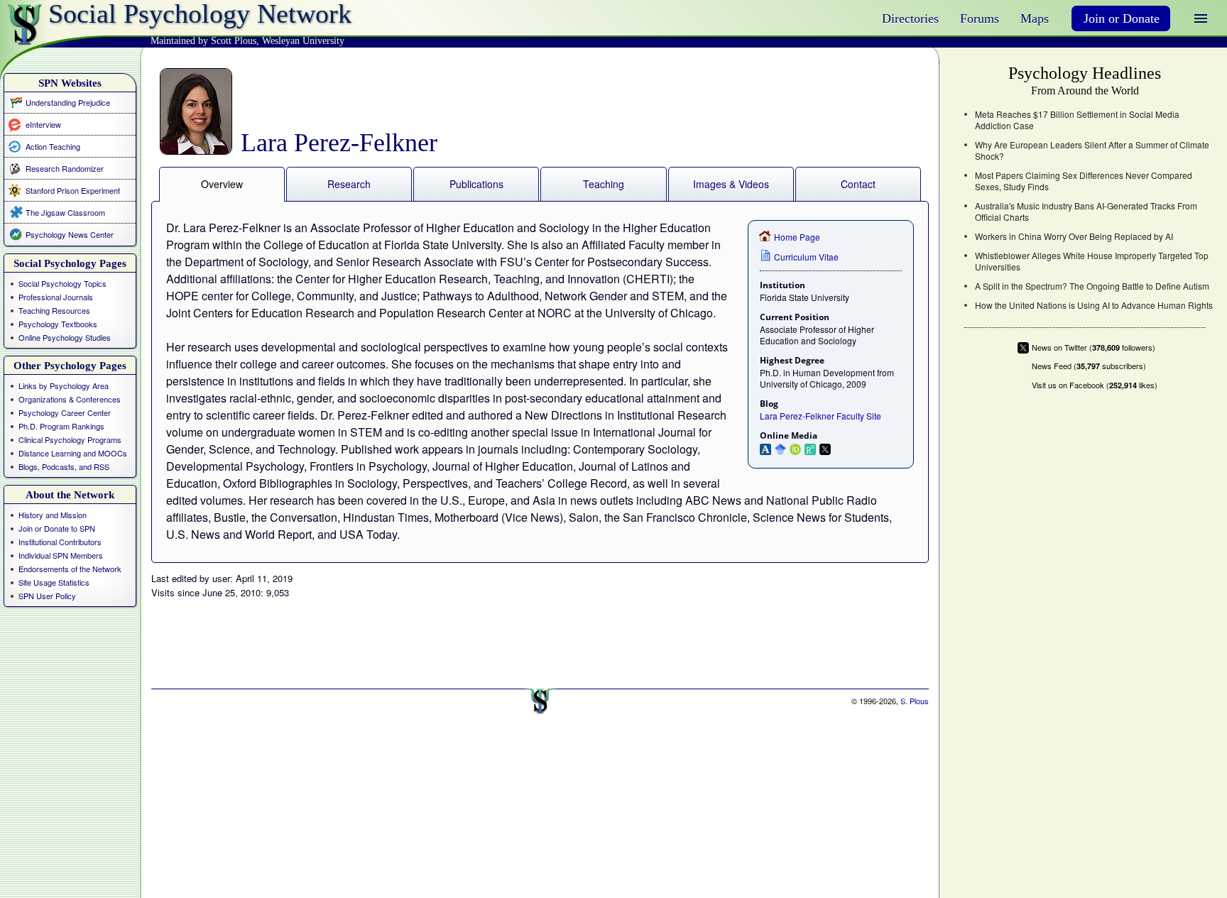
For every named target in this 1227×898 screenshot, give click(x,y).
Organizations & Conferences (69, 399)
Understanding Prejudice (68, 102)
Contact (858, 184)
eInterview (43, 124)
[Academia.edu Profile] (767, 448)
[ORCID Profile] (797, 448)
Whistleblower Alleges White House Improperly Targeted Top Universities (1092, 261)
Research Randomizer (65, 168)
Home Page (797, 237)
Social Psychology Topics (62, 283)
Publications (476, 184)
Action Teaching (53, 146)
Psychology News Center (70, 234)
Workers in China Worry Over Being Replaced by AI (1074, 236)
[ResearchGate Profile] (812, 448)
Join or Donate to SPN (56, 528)
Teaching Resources (54, 310)
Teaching (603, 184)
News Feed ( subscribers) (1089, 366)
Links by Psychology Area (63, 385)
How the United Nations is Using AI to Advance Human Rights (1094, 305)
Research (349, 184)
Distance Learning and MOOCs (72, 453)
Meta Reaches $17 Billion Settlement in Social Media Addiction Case (1077, 120)
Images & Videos (731, 184)
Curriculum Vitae (806, 257)
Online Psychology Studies (64, 337)
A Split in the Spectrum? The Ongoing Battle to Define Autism (1092, 286)
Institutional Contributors (60, 541)
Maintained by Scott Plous (203, 40)
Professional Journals (55, 296)
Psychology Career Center (64, 412)
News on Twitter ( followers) (1093, 347)
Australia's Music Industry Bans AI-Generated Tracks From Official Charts (1086, 211)
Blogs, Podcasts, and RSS (63, 466)
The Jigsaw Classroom (65, 212)
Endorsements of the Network (69, 568)
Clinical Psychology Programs (69, 439)
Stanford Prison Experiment (73, 190)
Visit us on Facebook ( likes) (1094, 384)
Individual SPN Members (60, 555)
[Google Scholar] (782, 448)
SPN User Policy (47, 595)
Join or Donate (1122, 18)
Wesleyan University (303, 40)
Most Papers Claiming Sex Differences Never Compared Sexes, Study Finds (1083, 181)
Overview (222, 184)
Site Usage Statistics (53, 582)
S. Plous (914, 700)
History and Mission (52, 514)
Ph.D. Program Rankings (61, 426)
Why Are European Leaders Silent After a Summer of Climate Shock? (1092, 150)
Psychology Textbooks (57, 323)
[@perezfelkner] (826, 448)
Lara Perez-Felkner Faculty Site (820, 416)
